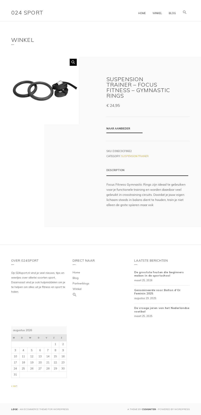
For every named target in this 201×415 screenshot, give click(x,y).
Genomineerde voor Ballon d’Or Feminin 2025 (157, 291)
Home (142, 13)
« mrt (14, 386)
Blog (172, 13)
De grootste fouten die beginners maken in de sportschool (159, 274)
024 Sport (27, 12)
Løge (14, 409)
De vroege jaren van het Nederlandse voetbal (161, 309)
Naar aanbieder (118, 128)
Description (115, 170)
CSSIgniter (149, 409)
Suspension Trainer (135, 156)
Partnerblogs (81, 283)
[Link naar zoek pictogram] (185, 12)
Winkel (157, 13)
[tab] (147, 172)
